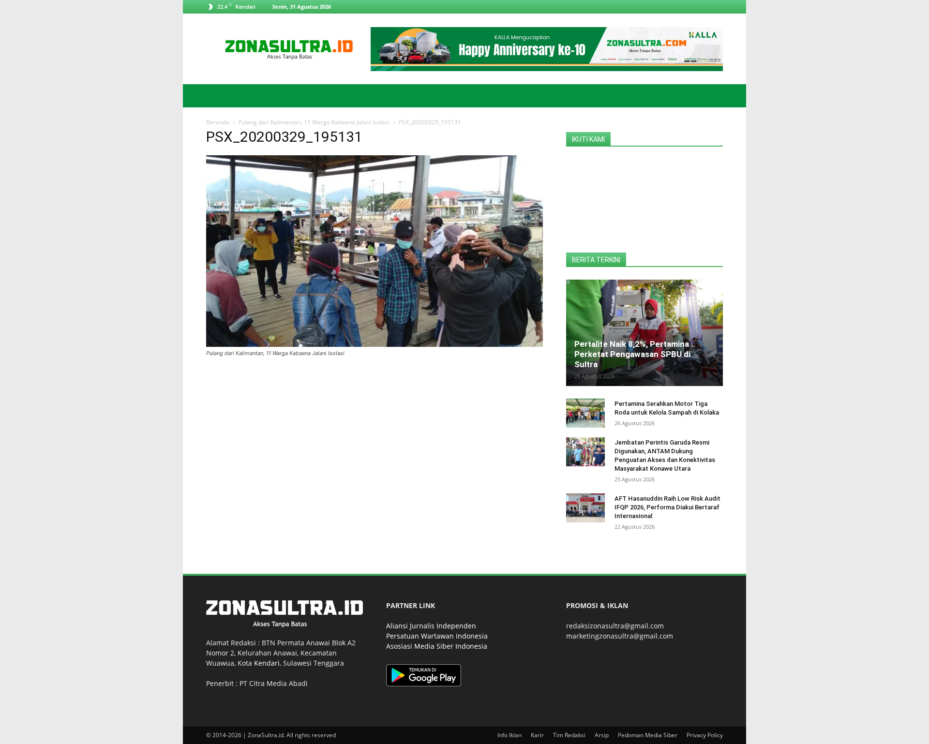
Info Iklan (509, 735)
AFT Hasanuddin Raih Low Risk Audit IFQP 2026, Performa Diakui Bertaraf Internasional (667, 507)
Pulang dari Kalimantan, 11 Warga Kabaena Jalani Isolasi (314, 122)
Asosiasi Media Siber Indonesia (436, 646)
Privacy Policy (705, 735)
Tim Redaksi (569, 735)
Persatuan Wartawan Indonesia (437, 635)
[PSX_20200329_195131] (374, 344)
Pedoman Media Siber (647, 735)
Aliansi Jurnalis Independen (431, 625)
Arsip (602, 735)
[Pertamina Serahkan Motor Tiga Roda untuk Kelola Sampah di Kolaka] (585, 413)
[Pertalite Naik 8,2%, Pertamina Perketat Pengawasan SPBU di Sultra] (644, 333)
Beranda (217, 122)
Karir (537, 735)
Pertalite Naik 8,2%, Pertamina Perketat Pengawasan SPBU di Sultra (632, 354)
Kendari (267, 663)
